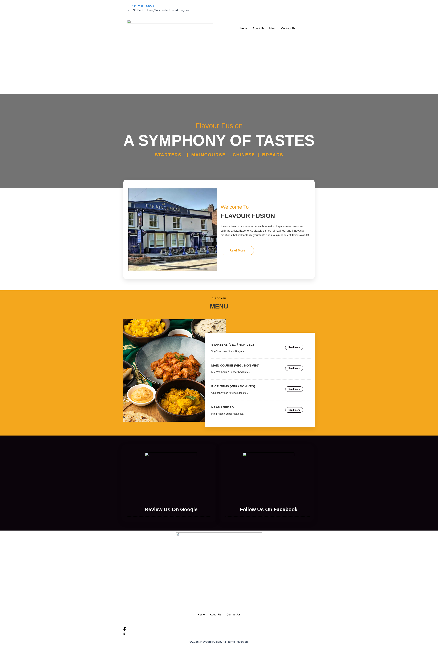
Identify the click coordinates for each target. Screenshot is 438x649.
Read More (237, 250)
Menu (272, 28)
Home (244, 28)
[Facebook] (268, 5)
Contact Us (288, 28)
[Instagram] (268, 10)
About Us (258, 28)
